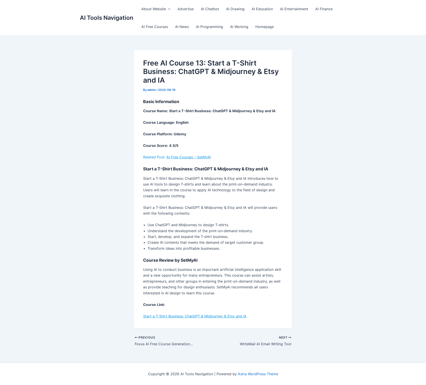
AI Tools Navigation (106, 17)
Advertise (186, 9)
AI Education (262, 9)
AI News (182, 26)
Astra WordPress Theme (258, 374)
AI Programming (209, 26)
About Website (153, 9)
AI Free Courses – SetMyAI (188, 157)
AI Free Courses (154, 26)
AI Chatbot (210, 9)
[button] (168, 9)
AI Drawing (235, 9)
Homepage (264, 26)
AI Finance (324, 9)
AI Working (239, 26)
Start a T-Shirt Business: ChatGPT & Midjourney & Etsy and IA (195, 316)
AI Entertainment (294, 9)
